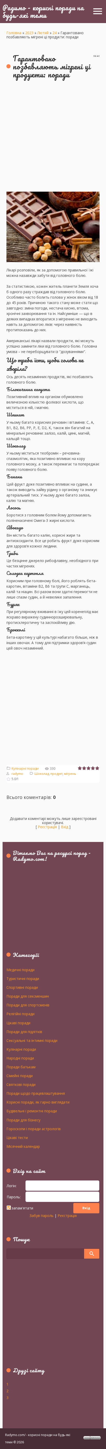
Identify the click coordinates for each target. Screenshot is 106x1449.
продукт (56, 774)
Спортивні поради (22, 987)
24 (54, 32)
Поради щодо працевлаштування (35, 1093)
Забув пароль (42, 1215)
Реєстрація (47, 826)
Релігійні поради (20, 1013)
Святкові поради (21, 1084)
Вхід (64, 826)
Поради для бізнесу (23, 1120)
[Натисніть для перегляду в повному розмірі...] (53, 194)
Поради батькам (21, 1066)
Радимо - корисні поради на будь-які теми (43, 11)
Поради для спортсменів (27, 1005)
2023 (29, 32)
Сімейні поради (19, 1075)
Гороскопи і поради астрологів (33, 1128)
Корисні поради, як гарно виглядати (37, 1102)
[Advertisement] (53, 138)
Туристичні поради (22, 978)
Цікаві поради (18, 1022)
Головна (13, 32)
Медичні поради (20, 969)
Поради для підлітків (24, 1031)
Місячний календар (23, 1146)
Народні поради (20, 1058)
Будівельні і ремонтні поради (31, 1110)
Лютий (43, 32)
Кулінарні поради (25, 768)
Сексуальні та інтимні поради (31, 1040)
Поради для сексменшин (27, 996)
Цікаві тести (17, 1137)
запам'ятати (22, 1208)
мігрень (70, 774)
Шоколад (41, 774)
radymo (17, 774)
